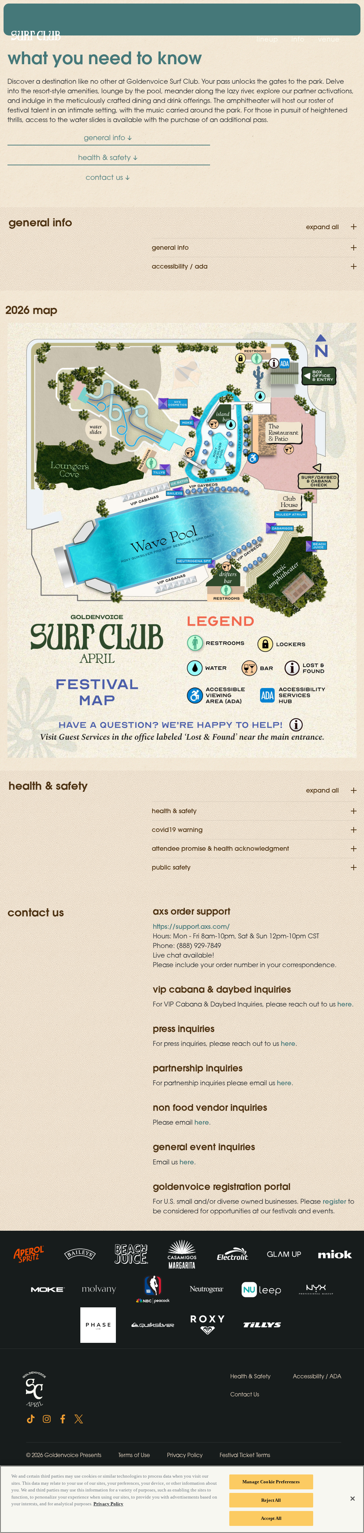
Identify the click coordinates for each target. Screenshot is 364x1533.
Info (298, 39)
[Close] (352, 1498)
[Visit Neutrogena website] (207, 1289)
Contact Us (244, 1394)
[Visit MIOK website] (335, 1253)
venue (329, 39)
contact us (104, 177)
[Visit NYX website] (316, 1289)
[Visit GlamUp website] (284, 1253)
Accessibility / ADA (317, 1376)
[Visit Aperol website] (29, 1253)
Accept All (271, 1518)
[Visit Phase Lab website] (98, 1324)
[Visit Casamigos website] (182, 1253)
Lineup (267, 39)
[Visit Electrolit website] (233, 1253)
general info (104, 137)
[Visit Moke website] (48, 1289)
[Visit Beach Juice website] (131, 1253)
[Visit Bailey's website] (80, 1253)
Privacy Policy (185, 1455)
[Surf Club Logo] (36, 35)
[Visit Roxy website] (208, 1324)
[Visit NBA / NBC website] (153, 1289)
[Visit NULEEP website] (262, 1289)
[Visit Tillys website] (262, 1324)
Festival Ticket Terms (245, 1455)
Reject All (271, 1500)
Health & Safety (250, 1376)
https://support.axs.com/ (191, 926)
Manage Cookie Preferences (271, 1481)
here (344, 1004)
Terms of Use (134, 1455)
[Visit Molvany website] (99, 1289)
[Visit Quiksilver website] (153, 1324)
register (334, 1201)
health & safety (104, 157)
